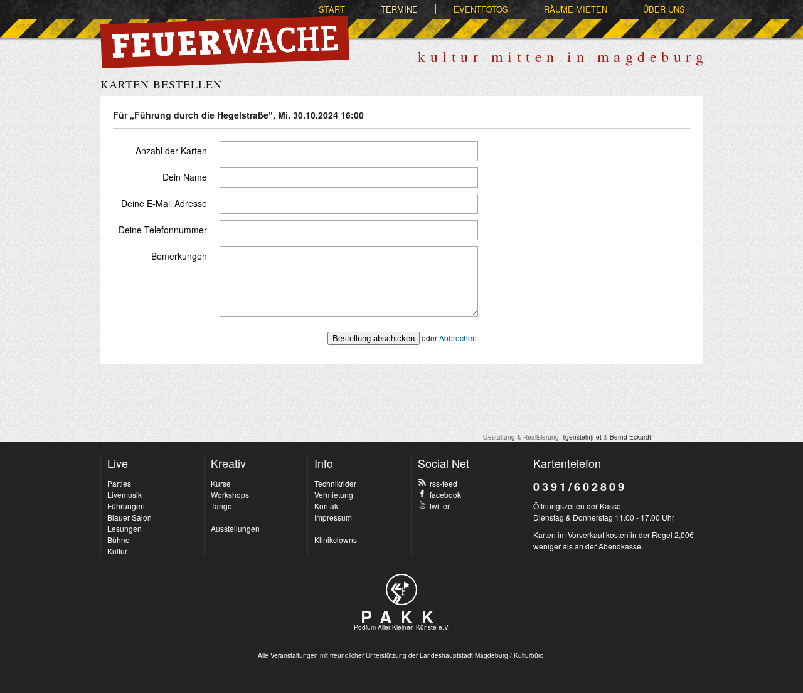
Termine (399, 9)
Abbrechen (458, 337)
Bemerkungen (179, 256)
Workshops (230, 494)
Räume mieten (575, 9)
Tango (221, 505)
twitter (440, 505)
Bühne (118, 539)
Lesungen (124, 528)
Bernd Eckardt (630, 437)
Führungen (126, 505)
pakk (401, 589)
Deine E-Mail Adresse (164, 203)
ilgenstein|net (582, 437)
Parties (119, 483)
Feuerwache (224, 42)
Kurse (221, 483)
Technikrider (335, 483)
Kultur (117, 551)
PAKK (401, 616)
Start (332, 9)
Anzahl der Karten (171, 150)
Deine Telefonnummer (163, 229)
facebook (445, 494)
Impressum (333, 517)
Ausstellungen (235, 528)
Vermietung (333, 494)
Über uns (664, 9)
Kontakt (327, 505)
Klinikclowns (335, 539)
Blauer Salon (129, 517)
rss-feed (443, 483)
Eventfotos (481, 9)
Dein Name (184, 177)
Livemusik (124, 494)
